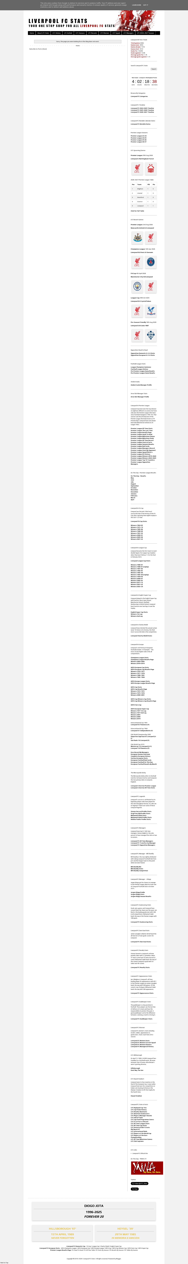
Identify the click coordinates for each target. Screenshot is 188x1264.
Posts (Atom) (42, 49)
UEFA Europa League (97, 1248)
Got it (145, 5)
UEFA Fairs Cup (132, 1248)
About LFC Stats (43, 33)
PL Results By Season (116, 1250)
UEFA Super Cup (143, 1248)
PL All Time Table (89, 1250)
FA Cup (89, 1246)
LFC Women (104, 33)
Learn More (136, 5)
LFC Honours (80, 33)
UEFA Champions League (68, 1248)
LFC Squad (116, 33)
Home (32, 33)
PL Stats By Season (102, 1250)
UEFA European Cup (84, 1248)
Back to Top (4, 1262)
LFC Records (92, 33)
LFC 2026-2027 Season (145, 33)
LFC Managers (128, 33)
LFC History (56, 33)
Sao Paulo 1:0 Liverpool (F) (140, 740)
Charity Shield (105, 1246)
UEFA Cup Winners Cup (119, 1248)
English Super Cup (116, 1246)
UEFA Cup (108, 1248)
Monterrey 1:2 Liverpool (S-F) (141, 746)
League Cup (95, 1246)
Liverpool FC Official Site (140, 1153)
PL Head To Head (77, 1250)
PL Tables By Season (131, 1250)
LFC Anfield (68, 33)
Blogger (118, 1259)
